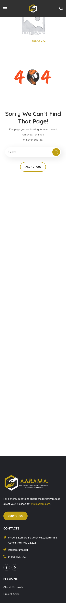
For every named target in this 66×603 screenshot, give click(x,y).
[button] (61, 8)
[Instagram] (15, 567)
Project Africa (11, 594)
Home (24, 41)
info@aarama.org (40, 504)
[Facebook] (6, 567)
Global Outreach (13, 587)
